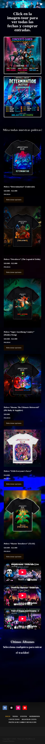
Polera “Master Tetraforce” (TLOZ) (19, 544)
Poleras (7, 194)
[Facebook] (5, 708)
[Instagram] (18, 708)
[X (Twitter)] (11, 708)
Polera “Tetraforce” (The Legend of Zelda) (22, 259)
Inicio (7, 716)
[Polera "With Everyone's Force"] (22, 448)
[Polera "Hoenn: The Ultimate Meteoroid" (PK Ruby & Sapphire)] (22, 378)
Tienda (15, 716)
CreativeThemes (8, 741)
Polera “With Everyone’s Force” (18, 471)
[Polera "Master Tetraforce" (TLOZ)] (22, 514)
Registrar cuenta (29, 719)
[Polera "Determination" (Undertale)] (22, 157)
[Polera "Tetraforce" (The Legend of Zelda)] (22, 230)
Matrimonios (34, 716)
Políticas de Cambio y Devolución (22, 722)
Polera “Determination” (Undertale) (19, 187)
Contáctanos (14, 719)
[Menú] (4, 4)
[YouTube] (25, 708)
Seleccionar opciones (13, 200)
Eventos (23, 716)
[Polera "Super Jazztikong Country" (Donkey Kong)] (22, 302)
